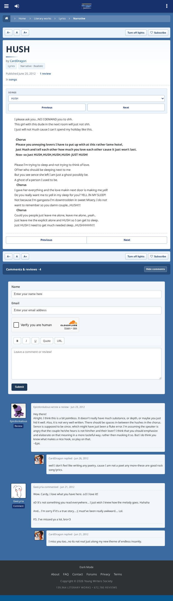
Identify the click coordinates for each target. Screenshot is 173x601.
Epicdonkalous (18, 421)
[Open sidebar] (167, 6)
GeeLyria (18, 501)
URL (59, 341)
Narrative (79, 18)
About (55, 574)
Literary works (42, 18)
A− (8, 32)
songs (13, 79)
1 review (45, 73)
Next (126, 107)
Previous (47, 107)
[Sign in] (17, 6)
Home (22, 18)
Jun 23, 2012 (78, 407)
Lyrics (62, 18)
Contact (77, 574)
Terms (118, 574)
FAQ (66, 574)
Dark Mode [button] (86, 567)
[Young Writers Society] (86, 6)
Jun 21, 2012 (67, 487)
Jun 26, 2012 (81, 458)
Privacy (105, 574)
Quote (47, 341)
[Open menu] (6, 6)
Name (15, 287)
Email (15, 303)
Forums (91, 574)
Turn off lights (135, 32)
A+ (25, 32)
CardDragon (18, 61)
